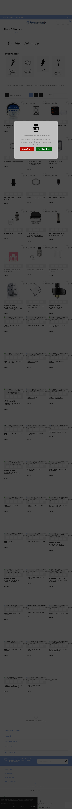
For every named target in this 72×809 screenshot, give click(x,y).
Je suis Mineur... (27, 149)
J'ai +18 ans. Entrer (44, 149)
